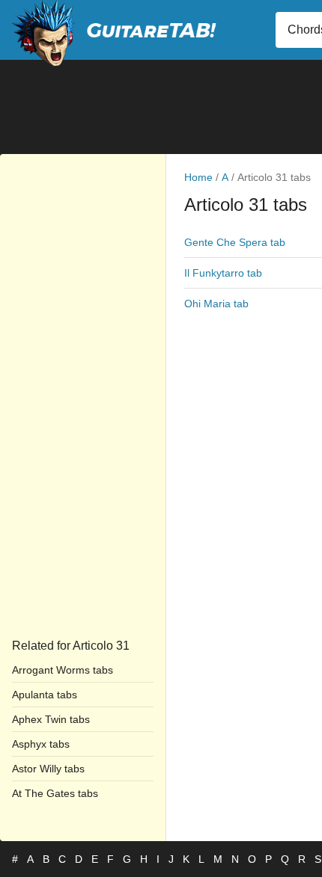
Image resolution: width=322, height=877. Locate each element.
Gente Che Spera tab (234, 242)
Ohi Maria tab (216, 304)
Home (198, 177)
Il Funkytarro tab (223, 273)
